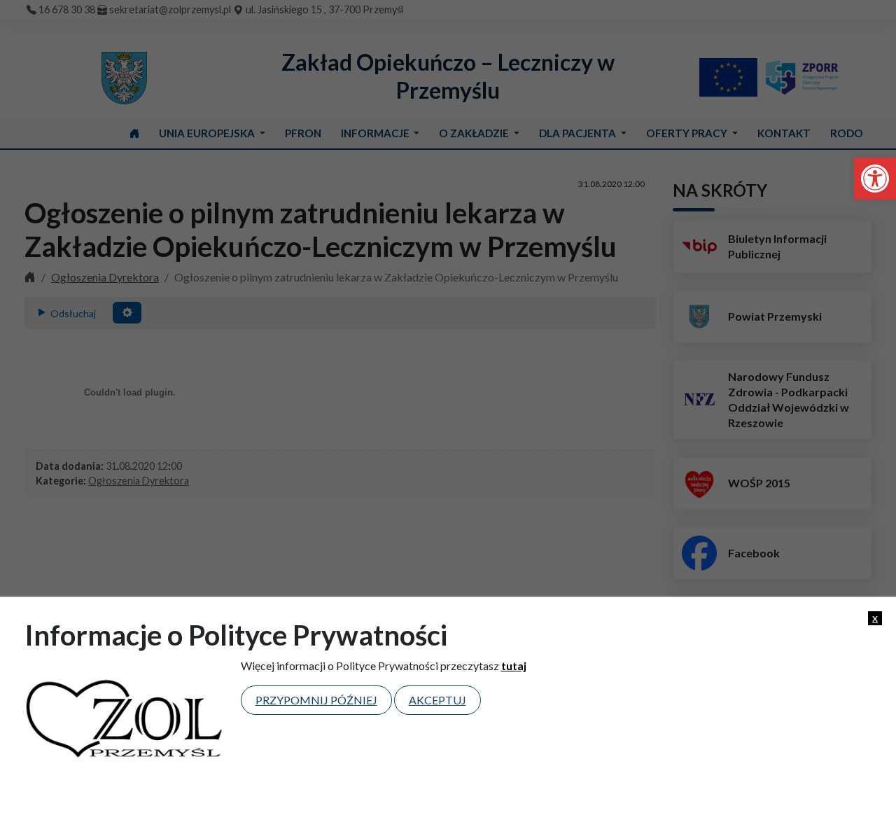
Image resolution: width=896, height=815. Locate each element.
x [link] (875, 617)
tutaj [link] (513, 665)
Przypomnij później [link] (316, 699)
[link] (875, 179)
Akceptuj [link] (437, 699)
